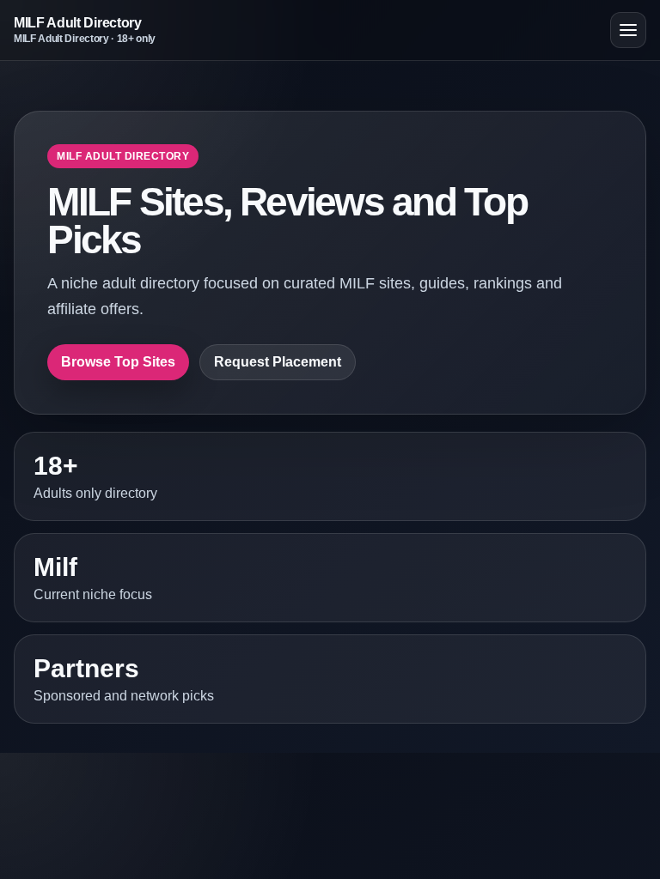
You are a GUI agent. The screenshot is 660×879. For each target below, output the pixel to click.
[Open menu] (628, 30)
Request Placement (277, 362)
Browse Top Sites (118, 362)
